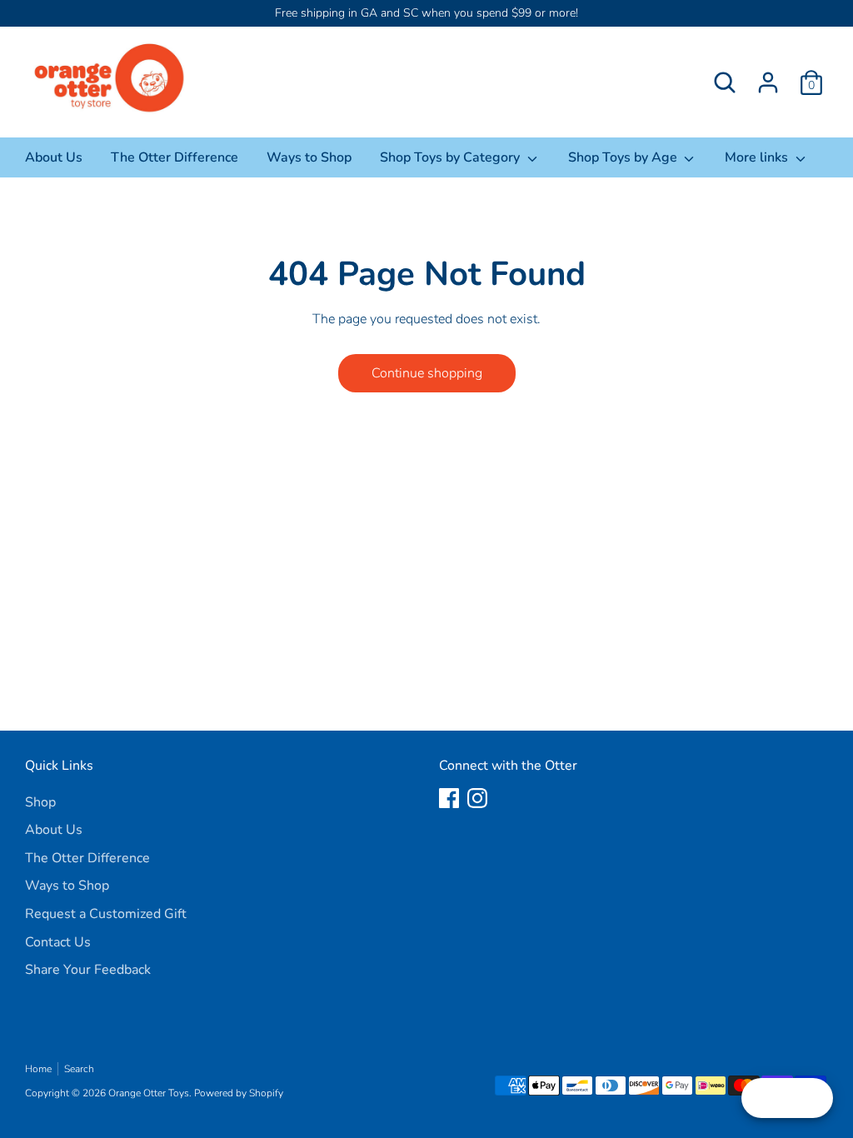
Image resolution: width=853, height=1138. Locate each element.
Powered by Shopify (238, 1093)
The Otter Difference (174, 157)
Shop (40, 802)
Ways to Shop (309, 157)
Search (79, 1069)
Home (38, 1069)
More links (758, 157)
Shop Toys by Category (451, 157)
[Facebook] (449, 798)
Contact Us (58, 942)
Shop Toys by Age (624, 157)
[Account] (768, 82)
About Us (53, 157)
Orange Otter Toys (148, 1093)
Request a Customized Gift (106, 914)
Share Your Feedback (88, 970)
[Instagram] (477, 798)
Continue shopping (427, 373)
